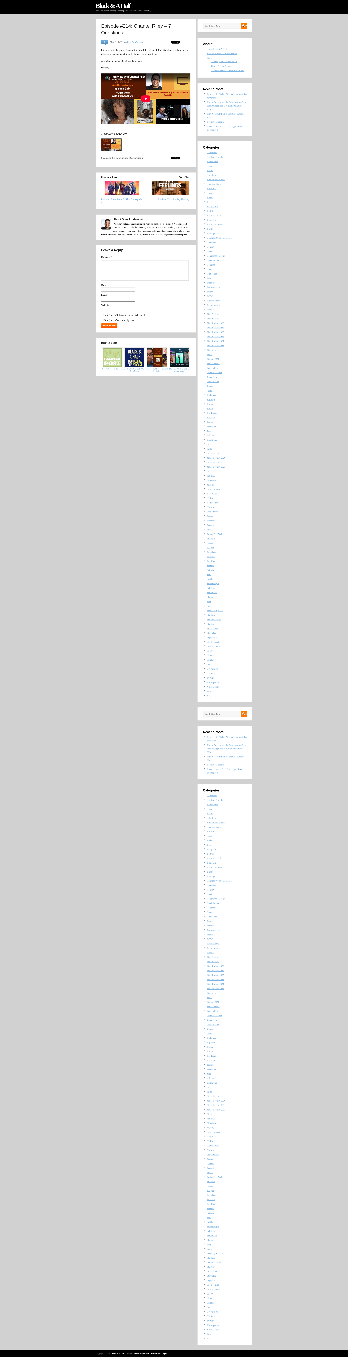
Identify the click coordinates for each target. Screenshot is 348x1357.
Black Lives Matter (215, 224)
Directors (211, 282)
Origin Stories (213, 511)
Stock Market (213, 628)
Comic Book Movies (216, 255)
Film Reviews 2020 (215, 323)
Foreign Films (213, 367)
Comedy (210, 246)
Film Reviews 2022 (215, 332)
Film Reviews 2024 (215, 341)
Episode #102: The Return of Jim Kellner (157, 370)
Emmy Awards (213, 305)
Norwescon (212, 507)
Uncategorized (213, 682)
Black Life (211, 219)
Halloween (211, 394)
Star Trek (211, 614)
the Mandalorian (214, 646)
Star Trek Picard (214, 619)
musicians (211, 475)
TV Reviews (212, 668)
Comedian (211, 242)
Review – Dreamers (215, 121)
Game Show (212, 376)
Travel (209, 664)
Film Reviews (213, 318)
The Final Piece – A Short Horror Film (227, 70)
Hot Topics (212, 412)
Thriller (210, 655)
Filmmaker (211, 350)
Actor (209, 165)
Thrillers (210, 659)
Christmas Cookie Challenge (219, 237)
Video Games (213, 686)
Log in (164, 1354)
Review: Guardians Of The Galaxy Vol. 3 (122, 201)
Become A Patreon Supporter (112, 369)
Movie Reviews (213, 453)
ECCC (210, 296)
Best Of (210, 210)
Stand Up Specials (215, 610)
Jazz (209, 430)
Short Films (212, 592)
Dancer (210, 278)
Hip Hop (211, 399)
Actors (210, 170)
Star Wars (211, 623)
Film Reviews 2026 (215, 345)
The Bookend (213, 641)
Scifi (209, 574)
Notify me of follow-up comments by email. (125, 315)
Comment (106, 256)
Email (104, 294)
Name (104, 285)
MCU (209, 444)
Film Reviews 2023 (215, 336)
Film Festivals (213, 314)
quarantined (212, 543)
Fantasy (210, 309)
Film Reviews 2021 (215, 327)
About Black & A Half (217, 48)
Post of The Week (214, 534)
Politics (210, 529)
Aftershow (211, 174)
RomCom (211, 561)
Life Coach (212, 435)
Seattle (210, 578)
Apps (209, 192)
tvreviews (211, 677)
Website (105, 304)
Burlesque (211, 233)
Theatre (210, 650)
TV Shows (211, 673)
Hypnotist (211, 417)
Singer (210, 605)
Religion (210, 547)
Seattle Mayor (213, 583)
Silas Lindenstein (135, 42)
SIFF (209, 601)
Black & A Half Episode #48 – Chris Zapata (134, 370)
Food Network (213, 363)
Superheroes (212, 637)
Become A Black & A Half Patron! (222, 53)
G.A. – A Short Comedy (221, 65)
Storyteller (211, 632)
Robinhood (212, 552)
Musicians (211, 480)
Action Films (212, 161)
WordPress (155, 1354)
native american (213, 489)
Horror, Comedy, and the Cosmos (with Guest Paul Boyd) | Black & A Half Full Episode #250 (226, 106)
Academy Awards (215, 156)
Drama (210, 291)
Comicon (211, 264)
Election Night (213, 300)
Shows (210, 596)
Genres (210, 385)
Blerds (210, 228)
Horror (210, 403)
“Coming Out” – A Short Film (224, 61)
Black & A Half (113, 5)
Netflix (210, 498)
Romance (211, 556)
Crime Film (212, 273)
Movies (210, 471)
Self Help (211, 587)
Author (210, 197)
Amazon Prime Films (216, 179)
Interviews (211, 426)
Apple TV (211, 188)
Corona (210, 269)
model (209, 448)
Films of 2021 (213, 359)
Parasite (210, 516)
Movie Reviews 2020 (216, 457)
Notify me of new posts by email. (120, 320)
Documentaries (213, 287)
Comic (210, 251)
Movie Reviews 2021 (216, 462)
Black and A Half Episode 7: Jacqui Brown (179, 370)
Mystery (210, 484)
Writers (210, 691)
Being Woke (212, 206)
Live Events (212, 439)
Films (209, 57)
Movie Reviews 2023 (216, 466)
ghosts (209, 390)
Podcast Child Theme (121, 1354)
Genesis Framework (141, 1354)
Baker (209, 201)
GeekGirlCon (213, 381)
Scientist (210, 565)
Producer (211, 538)
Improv (210, 421)
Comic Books (213, 260)
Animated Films (214, 183)
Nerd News (212, 493)
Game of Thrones (214, 372)
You (209, 695)
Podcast (210, 525)
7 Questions (212, 152)
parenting (211, 520)
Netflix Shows (213, 502)
